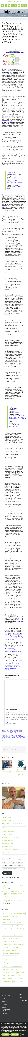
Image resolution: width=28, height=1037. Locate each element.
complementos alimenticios (15, 929)
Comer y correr (7, 846)
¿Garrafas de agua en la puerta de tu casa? (14, 886)
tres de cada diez (7, 73)
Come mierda (7, 820)
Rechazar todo (15, 1034)
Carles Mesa (18, 922)
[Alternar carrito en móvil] (22, 15)
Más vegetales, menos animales (12, 837)
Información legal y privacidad (5, 997)
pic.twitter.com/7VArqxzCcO (15, 182)
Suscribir (7, 873)
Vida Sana (16, 981)
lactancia (5, 953)
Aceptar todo (5, 1034)
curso (12, 932)
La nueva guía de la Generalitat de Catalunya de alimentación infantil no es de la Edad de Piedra (13, 637)
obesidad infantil (14, 969)
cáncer (5, 938)
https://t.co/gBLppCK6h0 (16, 415)
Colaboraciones (22, 1000)
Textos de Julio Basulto (12, 731)
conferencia (6, 932)
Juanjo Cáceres (15, 947)
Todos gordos (7, 817)
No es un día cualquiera (15, 966)
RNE (4, 978)
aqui (21, 865)
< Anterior (18, 45)
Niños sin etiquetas (8, 831)
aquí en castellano (18, 108)
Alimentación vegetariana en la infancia (12, 824)
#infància (14, 180)
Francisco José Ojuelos (9, 941)
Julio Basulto (15, 950)
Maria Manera (6, 960)
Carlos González (18, 926)
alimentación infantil (8, 916)
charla (4, 929)
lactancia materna (11, 736)
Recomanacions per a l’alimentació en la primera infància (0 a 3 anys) (13, 737)
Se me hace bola (8, 843)
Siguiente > (23, 45)
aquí (13, 151)
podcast (13, 972)
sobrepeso (20, 978)
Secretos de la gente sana (10, 850)
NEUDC (5, 966)
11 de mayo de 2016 (14, 425)
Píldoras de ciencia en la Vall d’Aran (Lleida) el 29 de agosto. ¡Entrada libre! (14, 893)
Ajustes (22, 1034)
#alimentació (11, 179)
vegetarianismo (7, 981)
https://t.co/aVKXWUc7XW (17, 417)
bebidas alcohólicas (8, 922)
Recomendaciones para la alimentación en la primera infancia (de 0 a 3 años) (12, 739)
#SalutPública (12, 173)
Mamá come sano (8, 840)
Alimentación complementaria (9, 734)
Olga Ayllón (6, 972)
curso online (18, 935)
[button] (3, 768)
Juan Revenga (6, 950)
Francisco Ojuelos (7, 944)
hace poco (17, 142)
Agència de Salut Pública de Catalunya (11, 733)
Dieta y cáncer (7, 834)
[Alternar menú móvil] (25, 15)
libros (4, 207)
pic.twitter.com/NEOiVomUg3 (17, 418)
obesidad (5, 969)
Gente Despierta (18, 944)
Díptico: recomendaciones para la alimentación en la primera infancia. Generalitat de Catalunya (12, 666)
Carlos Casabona (7, 926)
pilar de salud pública (8, 120)
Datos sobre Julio (22, 996)
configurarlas (23, 1030)
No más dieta (7, 853)
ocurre (4, 87)
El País (10, 938)
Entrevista (17, 938)
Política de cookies (5, 1003)
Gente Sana (6, 947)
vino (22, 981)
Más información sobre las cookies (5, 1011)
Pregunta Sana (21, 972)
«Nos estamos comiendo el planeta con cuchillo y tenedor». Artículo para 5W (13, 900)
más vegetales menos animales (11, 963)
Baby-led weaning (10, 735)
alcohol (5, 913)
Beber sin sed (7, 828)
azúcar (18, 916)
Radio (4, 975)
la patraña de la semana (9, 956)
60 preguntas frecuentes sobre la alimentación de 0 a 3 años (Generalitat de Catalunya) (13, 649)
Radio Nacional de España (15, 975)
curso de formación (8, 935)
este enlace (7, 633)
